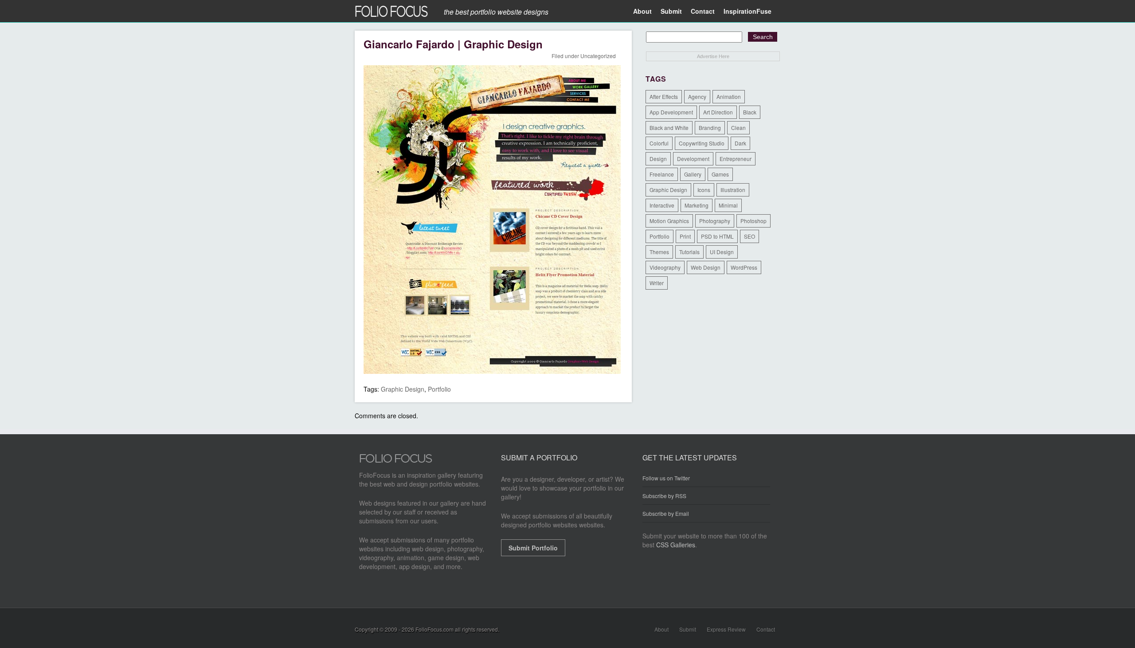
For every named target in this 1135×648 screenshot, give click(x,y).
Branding (710, 127)
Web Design (705, 267)
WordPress (744, 267)
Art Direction (718, 112)
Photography (714, 220)
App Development (671, 112)
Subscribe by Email (665, 513)
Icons (703, 189)
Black (749, 112)
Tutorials (689, 251)
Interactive (662, 205)
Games (720, 174)
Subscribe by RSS (664, 495)
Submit (671, 11)
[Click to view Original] (492, 371)
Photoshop (753, 220)
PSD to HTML (717, 236)
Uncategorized (598, 55)
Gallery (692, 174)
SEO (749, 236)
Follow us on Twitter (666, 478)
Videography (665, 267)
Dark (740, 143)
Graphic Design (402, 389)
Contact (703, 11)
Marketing (696, 205)
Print (685, 236)
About (642, 11)
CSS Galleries (675, 544)
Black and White (669, 127)
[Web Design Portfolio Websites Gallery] (396, 460)
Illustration (732, 189)
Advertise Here (713, 56)
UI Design (722, 251)
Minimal (728, 205)
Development (693, 158)
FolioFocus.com (434, 629)
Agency (697, 96)
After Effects (664, 96)
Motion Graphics (669, 220)
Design (658, 158)
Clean (738, 127)
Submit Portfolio (533, 547)
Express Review (726, 629)
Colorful (659, 143)
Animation (728, 96)
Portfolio (439, 389)
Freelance (662, 174)
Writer (657, 283)
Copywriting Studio (701, 143)
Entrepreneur (735, 158)
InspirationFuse (747, 11)
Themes (659, 251)
